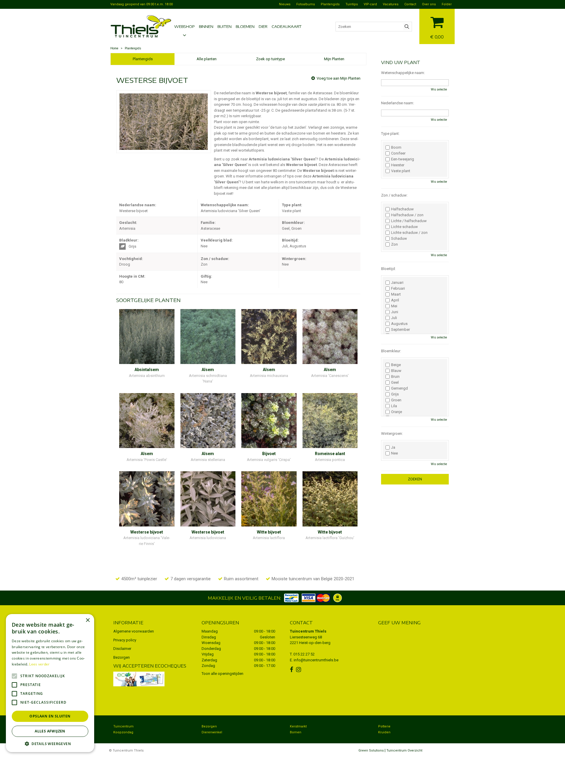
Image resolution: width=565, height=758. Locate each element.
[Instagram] (299, 669)
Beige (396, 365)
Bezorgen (121, 657)
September (400, 330)
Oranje (396, 412)
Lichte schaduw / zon (409, 233)
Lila (394, 406)
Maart (396, 294)
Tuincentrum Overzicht (404, 750)
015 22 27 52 (304, 654)
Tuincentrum (123, 726)
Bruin (395, 377)
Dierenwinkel (212, 732)
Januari (397, 283)
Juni (394, 312)
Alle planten (207, 59)
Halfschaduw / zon (407, 215)
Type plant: (390, 133)
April (395, 300)
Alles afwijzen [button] (50, 731)
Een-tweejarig (402, 159)
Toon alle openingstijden (222, 673)
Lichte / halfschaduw (409, 221)
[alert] (50, 683)
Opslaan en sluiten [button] (49, 716)
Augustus (399, 324)
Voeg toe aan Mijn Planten (338, 78)
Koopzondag (123, 732)
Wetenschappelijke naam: (403, 73)
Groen (396, 400)
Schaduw (399, 239)
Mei (394, 306)
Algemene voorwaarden (133, 631)
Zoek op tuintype (270, 59)
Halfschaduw (402, 209)
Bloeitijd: (388, 268)
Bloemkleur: (391, 351)
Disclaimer (122, 648)
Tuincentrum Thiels (308, 631)
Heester (397, 165)
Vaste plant (400, 171)
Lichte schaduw (404, 227)
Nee (394, 453)
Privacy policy (124, 640)
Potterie (384, 726)
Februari (398, 288)
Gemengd (399, 388)
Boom (396, 147)
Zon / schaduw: (394, 195)
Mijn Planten (334, 59)
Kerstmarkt (298, 726)
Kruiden (384, 732)
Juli (394, 318)
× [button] (87, 620)
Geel (395, 382)
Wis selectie (439, 89)
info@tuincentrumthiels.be (316, 660)
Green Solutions (371, 750)
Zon (394, 244)
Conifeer (398, 153)
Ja (393, 447)
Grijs (395, 394)
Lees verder (39, 664)
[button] (50, 743)
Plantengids (143, 59)
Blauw (396, 371)
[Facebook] (292, 669)
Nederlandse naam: (397, 103)
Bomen (295, 732)
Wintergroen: (392, 433)
